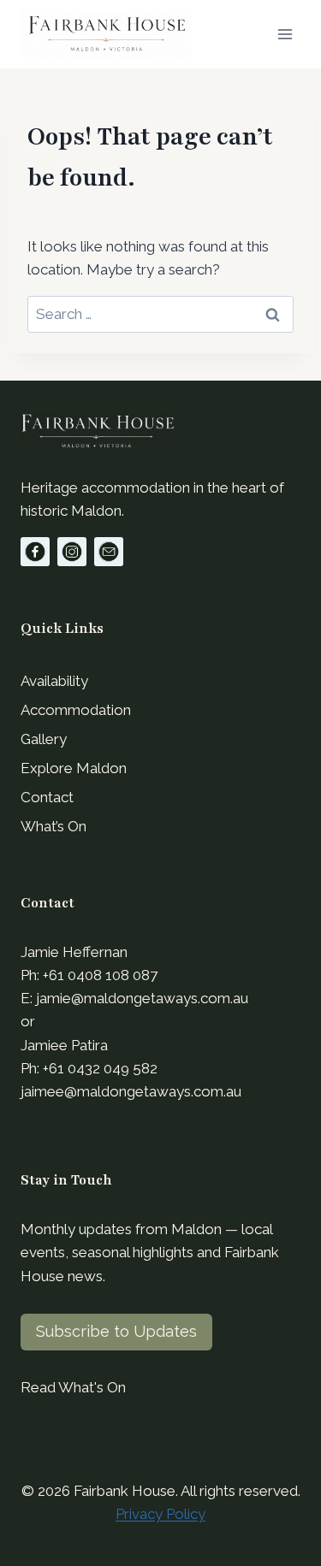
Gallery (44, 739)
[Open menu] (284, 34)
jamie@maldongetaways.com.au (142, 998)
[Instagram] (71, 551)
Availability (54, 680)
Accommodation (76, 709)
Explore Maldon (74, 768)
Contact (47, 797)
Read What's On (73, 1387)
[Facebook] (35, 551)
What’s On (53, 826)
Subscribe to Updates (116, 1331)
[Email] (108, 551)
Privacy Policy (160, 1513)
